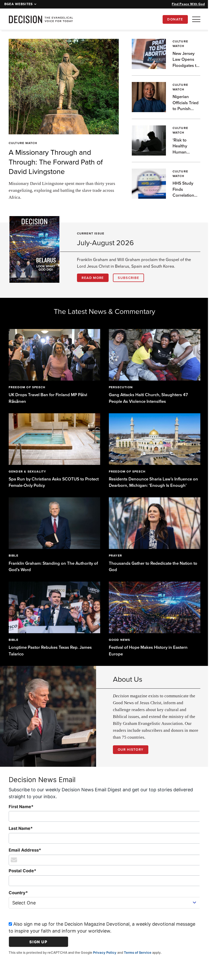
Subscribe (128, 277)
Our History (129, 745)
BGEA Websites (18, 4)
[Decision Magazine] (41, 19)
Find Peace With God (188, 4)
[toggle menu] (196, 19)
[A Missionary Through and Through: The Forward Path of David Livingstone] (62, 86)
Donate (175, 19)
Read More (93, 277)
